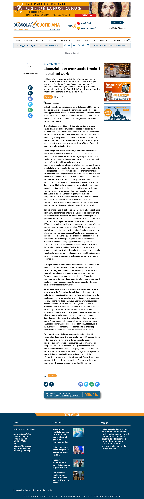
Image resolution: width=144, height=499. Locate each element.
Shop (86, 40)
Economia (76, 53)
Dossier (77, 40)
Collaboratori (51, 40)
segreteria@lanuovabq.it (22, 448)
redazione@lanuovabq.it (22, 446)
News (86, 23)
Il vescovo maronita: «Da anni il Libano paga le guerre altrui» (61, 464)
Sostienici (64, 40)
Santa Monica (100, 45)
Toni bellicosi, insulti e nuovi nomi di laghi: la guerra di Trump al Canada (60, 477)
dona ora (117, 22)
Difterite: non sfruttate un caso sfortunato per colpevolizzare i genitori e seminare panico (60, 435)
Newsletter (117, 28)
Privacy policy (18, 490)
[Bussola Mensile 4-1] (117, 70)
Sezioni (38, 40)
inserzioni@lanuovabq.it (22, 450)
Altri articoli (72, 414)
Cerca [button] (125, 40)
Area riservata (100, 40)
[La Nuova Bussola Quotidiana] (36, 25)
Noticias (88, 28)
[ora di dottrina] (117, 113)
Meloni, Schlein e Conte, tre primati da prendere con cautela (60, 451)
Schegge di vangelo (26, 45)
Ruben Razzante (30, 73)
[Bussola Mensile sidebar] (117, 91)
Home (18, 40)
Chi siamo (28, 40)
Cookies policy (30, 490)
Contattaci (115, 40)
